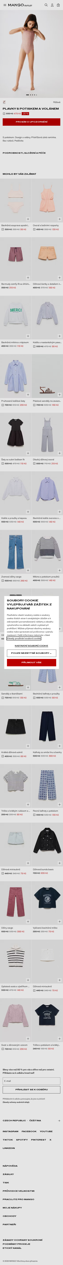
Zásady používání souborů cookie (24, 638)
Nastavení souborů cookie (31, 645)
